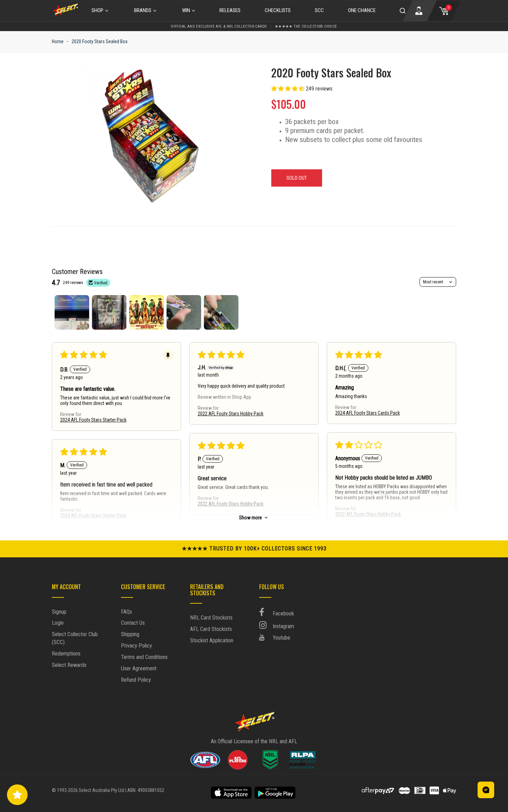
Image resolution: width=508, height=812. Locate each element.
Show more (250, 517)
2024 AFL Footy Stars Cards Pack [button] (367, 413)
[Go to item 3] (146, 312)
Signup (59, 611)
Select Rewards (69, 665)
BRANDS (142, 10)
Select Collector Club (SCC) (75, 638)
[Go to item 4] (184, 312)
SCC (319, 10)
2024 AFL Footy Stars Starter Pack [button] (93, 420)
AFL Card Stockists (211, 629)
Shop (97, 10)
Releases (230, 10)
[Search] (402, 11)
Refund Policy (136, 680)
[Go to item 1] (72, 312)
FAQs (126, 611)
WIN (186, 10)
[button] (288, 88)
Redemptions (66, 653)
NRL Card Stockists (211, 617)
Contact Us (133, 623)
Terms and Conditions (144, 657)
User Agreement (139, 668)
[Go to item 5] (221, 312)
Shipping (130, 634)
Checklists (278, 10)
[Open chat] (486, 790)
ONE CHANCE (362, 10)
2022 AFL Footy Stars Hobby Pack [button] (230, 413)
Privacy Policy (136, 645)
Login (58, 623)
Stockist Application (211, 640)
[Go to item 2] (109, 312)
